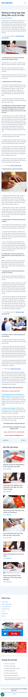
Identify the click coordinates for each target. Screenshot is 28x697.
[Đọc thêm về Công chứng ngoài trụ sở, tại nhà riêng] (14, 546)
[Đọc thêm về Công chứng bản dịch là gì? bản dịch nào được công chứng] (14, 524)
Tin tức (4, 469)
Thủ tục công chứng (6, 604)
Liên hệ (3, 616)
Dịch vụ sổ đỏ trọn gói (15, 165)
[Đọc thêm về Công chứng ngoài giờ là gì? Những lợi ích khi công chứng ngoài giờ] (14, 567)
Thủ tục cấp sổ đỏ (6, 606)
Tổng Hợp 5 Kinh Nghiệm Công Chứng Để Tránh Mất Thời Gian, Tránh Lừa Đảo (13, 487)
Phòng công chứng (13, 692)
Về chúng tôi (5, 613)
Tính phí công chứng (15, 368)
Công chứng (5, 602)
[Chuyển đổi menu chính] (25, 2)
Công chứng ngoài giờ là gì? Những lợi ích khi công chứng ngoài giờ (12, 577)
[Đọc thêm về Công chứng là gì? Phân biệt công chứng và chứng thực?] (14, 501)
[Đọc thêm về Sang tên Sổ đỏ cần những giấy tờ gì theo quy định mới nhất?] (14, 456)
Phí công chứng (5, 609)
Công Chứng (4, 692)
